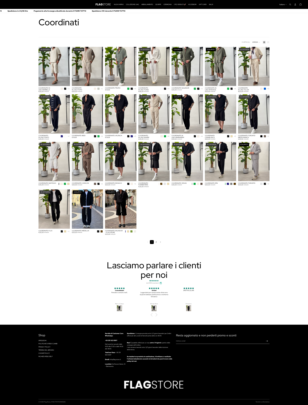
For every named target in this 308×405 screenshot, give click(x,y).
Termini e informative (263, 402)
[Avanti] (160, 242)
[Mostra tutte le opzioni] (68, 88)
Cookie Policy (44, 353)
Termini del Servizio (46, 350)
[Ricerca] (290, 4)
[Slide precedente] (42, 66)
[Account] (295, 4)
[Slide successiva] (66, 66)
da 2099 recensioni (152, 283)
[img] (154, 281)
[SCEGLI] (66, 82)
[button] (256, 42)
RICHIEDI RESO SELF (45, 356)
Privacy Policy (44, 347)
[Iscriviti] (267, 341)
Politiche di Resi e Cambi (47, 344)
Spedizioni (42, 341)
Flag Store (47, 402)
